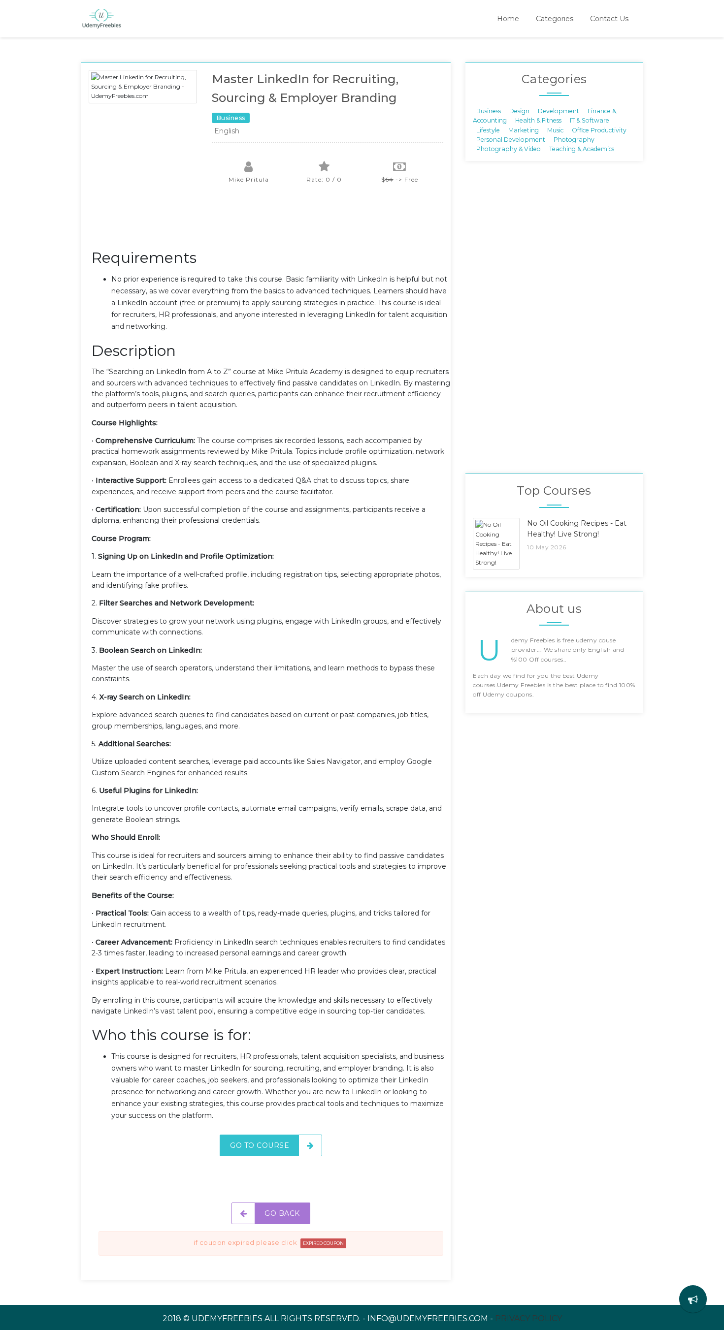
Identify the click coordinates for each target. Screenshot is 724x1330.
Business (488, 110)
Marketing (523, 129)
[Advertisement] (271, 221)
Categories (554, 18)
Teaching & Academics (581, 149)
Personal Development (510, 139)
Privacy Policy (528, 1318)
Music (555, 129)
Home (508, 18)
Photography (574, 139)
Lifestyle (488, 129)
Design (519, 110)
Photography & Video (508, 149)
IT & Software (589, 120)
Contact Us (609, 18)
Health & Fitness (538, 120)
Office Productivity (599, 129)
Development (558, 110)
